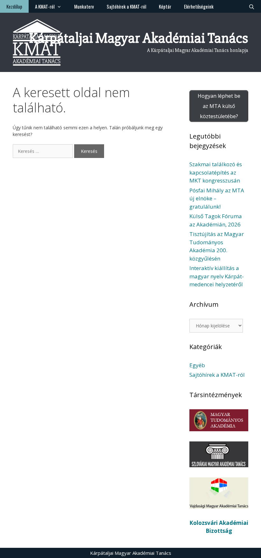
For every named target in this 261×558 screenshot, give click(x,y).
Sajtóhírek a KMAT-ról (126, 6)
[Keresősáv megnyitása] (251, 6)
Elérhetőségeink (199, 6)
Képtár (165, 6)
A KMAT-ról (44, 6)
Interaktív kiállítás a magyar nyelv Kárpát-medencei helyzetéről (216, 276)
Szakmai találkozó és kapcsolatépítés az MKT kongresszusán (215, 172)
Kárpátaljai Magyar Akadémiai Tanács (138, 38)
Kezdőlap (14, 6)
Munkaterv (84, 6)
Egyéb (197, 365)
